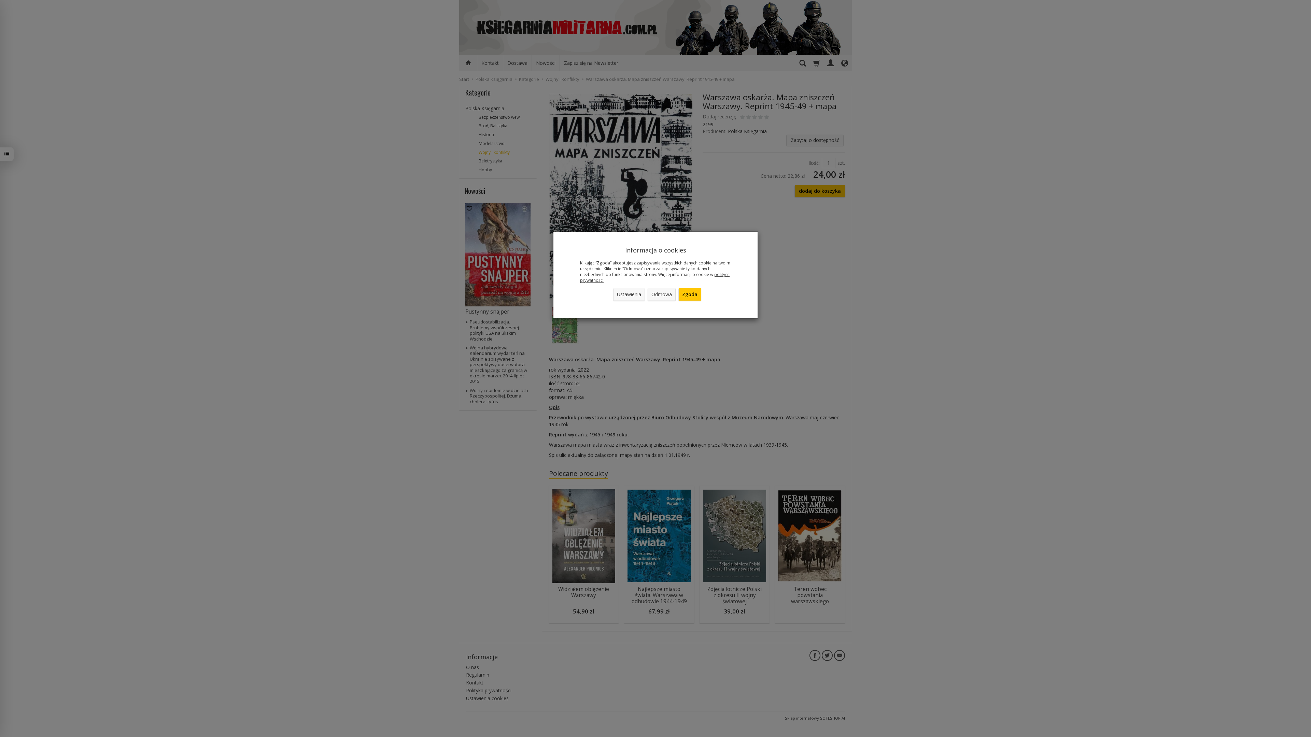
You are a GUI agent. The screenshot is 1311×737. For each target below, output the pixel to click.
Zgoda (689, 294)
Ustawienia (629, 294)
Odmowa (661, 294)
